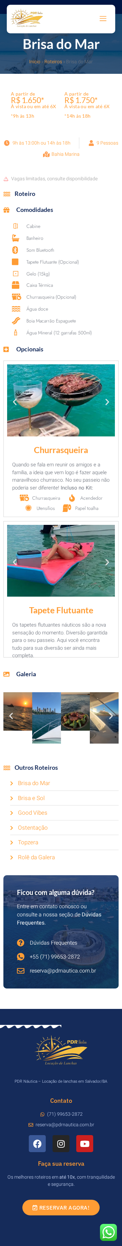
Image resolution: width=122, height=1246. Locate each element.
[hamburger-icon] (103, 19)
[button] (15, 401)
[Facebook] (37, 1143)
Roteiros (53, 61)
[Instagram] (61, 1143)
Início (34, 61)
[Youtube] (84, 1143)
